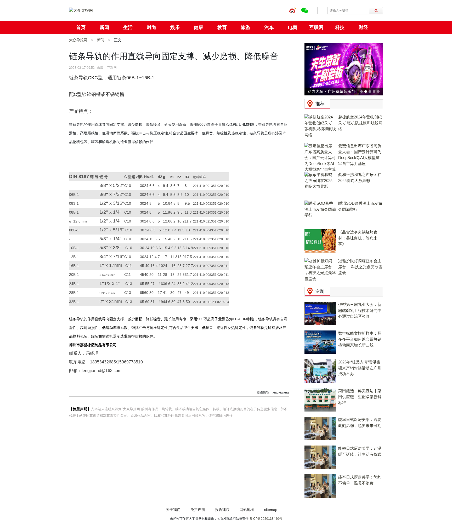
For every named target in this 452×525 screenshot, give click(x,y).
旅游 (245, 27)
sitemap (270, 509)
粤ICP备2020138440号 (265, 519)
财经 (363, 27)
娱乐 (175, 27)
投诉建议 (222, 509)
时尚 (151, 27)
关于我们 (173, 509)
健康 (198, 27)
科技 (339, 27)
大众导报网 (78, 40)
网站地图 (247, 509)
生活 (128, 27)
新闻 (104, 27)
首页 (81, 27)
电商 (292, 27)
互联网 (316, 27)
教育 (222, 27)
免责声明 (197, 509)
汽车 (269, 27)
